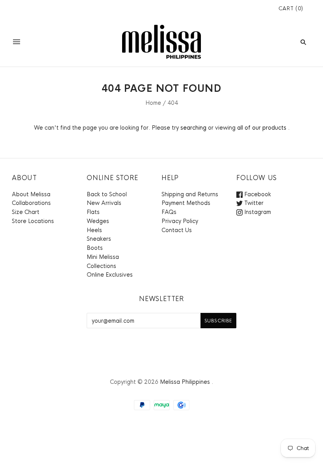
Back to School (107, 194)
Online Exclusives (110, 274)
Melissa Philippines (185, 381)
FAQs (169, 212)
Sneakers (99, 238)
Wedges (98, 221)
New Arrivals (104, 202)
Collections (101, 266)
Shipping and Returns (190, 194)
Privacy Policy (180, 221)
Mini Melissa (103, 256)
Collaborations (31, 202)
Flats (93, 212)
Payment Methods (186, 202)
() (290, 8)
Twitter (253, 202)
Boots (95, 247)
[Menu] (16, 41)
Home (153, 102)
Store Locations (33, 221)
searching (193, 127)
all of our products (261, 127)
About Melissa (31, 194)
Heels (94, 230)
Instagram (257, 212)
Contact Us (177, 230)
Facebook (257, 194)
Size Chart (25, 212)
